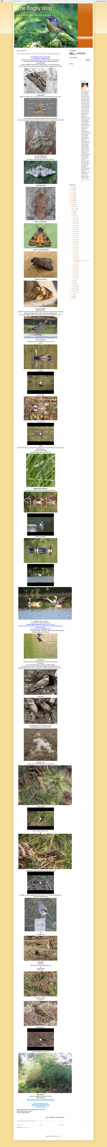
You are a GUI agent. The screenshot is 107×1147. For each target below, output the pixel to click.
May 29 (75, 273)
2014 (72, 196)
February (74, 208)
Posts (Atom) (26, 1127)
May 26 (75, 268)
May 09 (75, 231)
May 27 (75, 270)
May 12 (75, 237)
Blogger (59, 1136)
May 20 (75, 253)
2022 (72, 296)
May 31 (75, 277)
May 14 (75, 241)
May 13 (75, 239)
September (74, 286)
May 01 (75, 215)
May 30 (75, 275)
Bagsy (84, 88)
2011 (72, 191)
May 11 (75, 235)
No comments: (32, 1120)
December (74, 292)
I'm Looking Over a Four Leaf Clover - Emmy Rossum (38, 54)
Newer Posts (20, 1125)
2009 (72, 187)
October (74, 288)
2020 (72, 204)
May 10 (75, 233)
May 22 (75, 256)
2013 (72, 194)
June (73, 280)
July (73, 282)
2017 (72, 202)
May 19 (75, 251)
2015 (72, 198)
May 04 (75, 221)
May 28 (75, 272)
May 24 (75, 264)
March (73, 210)
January (74, 206)
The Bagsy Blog (34, 8)
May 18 (75, 249)
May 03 (75, 219)
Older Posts (61, 1125)
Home (40, 1125)
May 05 (75, 223)
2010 (72, 189)
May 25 (75, 266)
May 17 (75, 247)
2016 (72, 200)
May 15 (75, 243)
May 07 (75, 227)
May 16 (75, 245)
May (73, 214)
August (73, 284)
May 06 (75, 225)
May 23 (75, 258)
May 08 (75, 229)
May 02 (75, 217)
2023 (72, 298)
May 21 (75, 254)
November (74, 290)
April (73, 212)
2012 (72, 193)
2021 (72, 294)
